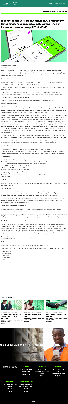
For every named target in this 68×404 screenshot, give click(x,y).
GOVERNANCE (62, 3)
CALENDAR (56, 3)
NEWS (47, 3)
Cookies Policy (34, 401)
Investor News (46, 12)
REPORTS (51, 3)
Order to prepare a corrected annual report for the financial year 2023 (11, 316)
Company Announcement (59, 12)
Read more (3, 323)
